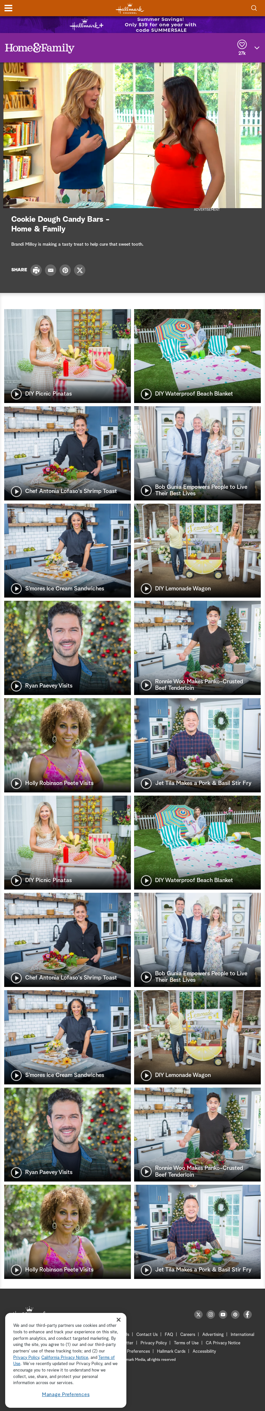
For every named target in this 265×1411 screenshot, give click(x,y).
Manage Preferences (66, 1394)
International (242, 1335)
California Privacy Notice (64, 1358)
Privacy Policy (154, 1343)
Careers (187, 1335)
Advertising (213, 1335)
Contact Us (147, 1335)
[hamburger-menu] (8, 8)
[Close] (119, 1320)
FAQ (169, 1335)
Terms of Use (186, 1343)
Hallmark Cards (171, 1351)
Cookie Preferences (131, 1351)
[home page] (129, 8)
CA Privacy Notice (223, 1343)
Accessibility (204, 1351)
